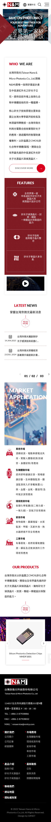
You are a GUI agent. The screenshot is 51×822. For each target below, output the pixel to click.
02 (34, 373)
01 (27, 373)
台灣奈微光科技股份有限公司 (11, 4)
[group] (25, 31)
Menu (46, 4)
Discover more (24, 168)
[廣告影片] (25, 283)
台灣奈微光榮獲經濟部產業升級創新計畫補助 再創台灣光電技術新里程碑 (27, 353)
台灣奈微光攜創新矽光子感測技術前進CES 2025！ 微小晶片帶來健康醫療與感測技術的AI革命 (28, 339)
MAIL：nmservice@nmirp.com (19, 724)
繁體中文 (32, 4)
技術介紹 (9, 768)
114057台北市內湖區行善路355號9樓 (23, 703)
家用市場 (31, 746)
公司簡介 (9, 736)
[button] (49, 374)
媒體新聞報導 (33, 778)
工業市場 (31, 755)
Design (21, 815)
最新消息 (31, 773)
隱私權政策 (11, 797)
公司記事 (9, 741)
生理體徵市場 (33, 736)
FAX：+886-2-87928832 (17, 719)
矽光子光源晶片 (12, 773)
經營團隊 (9, 746)
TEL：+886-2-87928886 (17, 713)
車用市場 (31, 751)
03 (42, 373)
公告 (29, 768)
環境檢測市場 (33, 741)
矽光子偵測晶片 (12, 778)
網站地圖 (9, 791)
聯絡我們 (9, 786)
